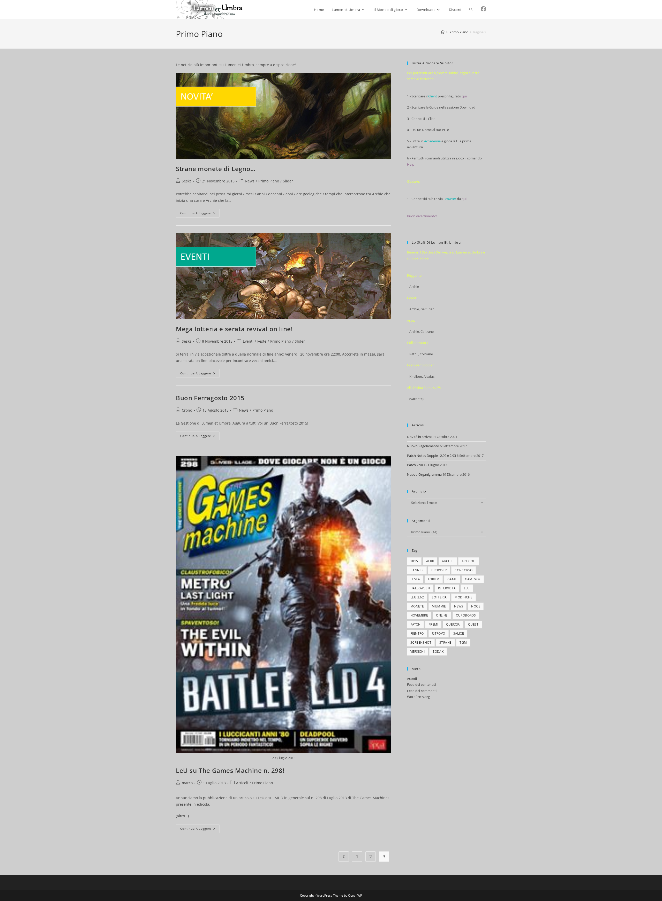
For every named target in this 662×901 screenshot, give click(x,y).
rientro (417, 633)
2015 (414, 561)
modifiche (463, 597)
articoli (469, 561)
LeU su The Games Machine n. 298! (230, 770)
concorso (463, 570)
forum (433, 579)
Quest (473, 624)
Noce (475, 606)
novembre (419, 615)
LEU (467, 588)
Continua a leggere (200, 214)
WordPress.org (418, 696)
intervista (447, 588)
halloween (420, 588)
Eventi (248, 341)
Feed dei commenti (422, 690)
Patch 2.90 (415, 465)
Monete (417, 606)
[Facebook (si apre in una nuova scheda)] (483, 9)
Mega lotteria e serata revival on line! (234, 329)
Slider (288, 181)
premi (433, 624)
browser (439, 570)
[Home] (443, 32)
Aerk (430, 561)
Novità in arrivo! (419, 436)
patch (415, 624)
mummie (439, 606)
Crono (187, 410)
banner (416, 570)
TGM (463, 642)
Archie (447, 561)
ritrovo (438, 633)
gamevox (473, 579)
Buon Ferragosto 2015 (210, 398)
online (442, 615)
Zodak (438, 651)
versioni (417, 651)
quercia (453, 624)
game (452, 579)
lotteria (439, 597)
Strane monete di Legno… (216, 168)
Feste (261, 341)
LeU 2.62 (417, 597)
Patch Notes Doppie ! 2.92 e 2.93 (431, 455)
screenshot (420, 642)
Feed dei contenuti (421, 684)
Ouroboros (466, 615)
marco (187, 782)
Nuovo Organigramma (424, 474)
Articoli (242, 782)
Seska (187, 181)
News (249, 181)
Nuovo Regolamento (423, 446)
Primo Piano (268, 181)
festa (415, 579)
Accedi (412, 678)
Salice (458, 633)
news (458, 606)
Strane (445, 642)
